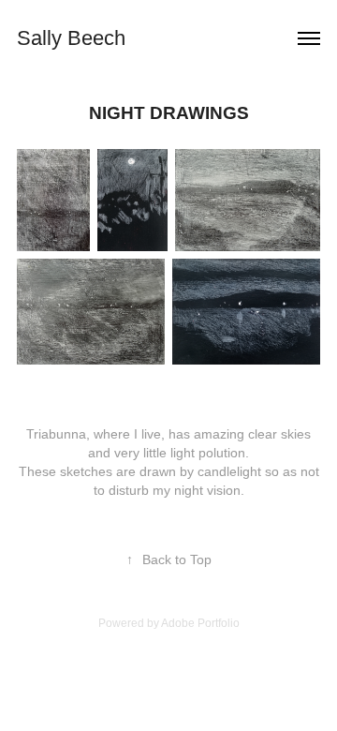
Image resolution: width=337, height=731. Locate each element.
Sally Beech (71, 38)
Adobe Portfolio (200, 623)
